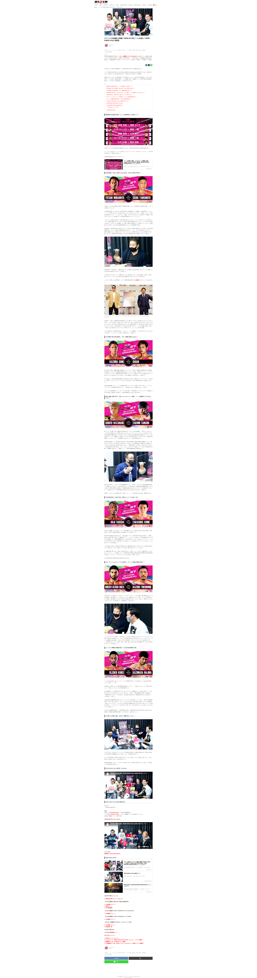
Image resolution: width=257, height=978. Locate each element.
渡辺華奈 (106, 853)
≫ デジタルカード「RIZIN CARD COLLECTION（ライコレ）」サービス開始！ (123, 939)
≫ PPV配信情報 (108, 907)
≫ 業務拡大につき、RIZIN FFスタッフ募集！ (115, 941)
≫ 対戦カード (107, 906)
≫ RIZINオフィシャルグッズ (111, 938)
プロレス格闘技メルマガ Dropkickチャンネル (130, 56)
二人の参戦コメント (138, 280)
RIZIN (110, 46)
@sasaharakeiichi (114, 812)
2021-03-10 (111, 44)
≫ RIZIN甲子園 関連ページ (110, 932)
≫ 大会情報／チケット (109, 904)
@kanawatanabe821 (115, 853)
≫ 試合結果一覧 (108, 926)
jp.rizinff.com (107, 317)
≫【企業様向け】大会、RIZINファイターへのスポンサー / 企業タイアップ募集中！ (124, 943)
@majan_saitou (115, 814)
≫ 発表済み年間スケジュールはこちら (113, 898)
